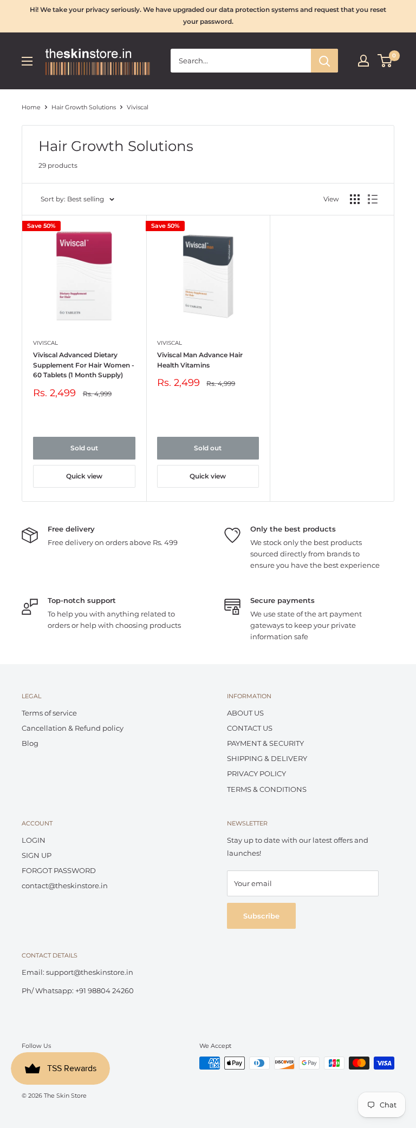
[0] (385, 60)
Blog (30, 743)
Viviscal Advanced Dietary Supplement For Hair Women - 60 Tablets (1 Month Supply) (83, 365)
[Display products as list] (373, 199)
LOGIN (34, 840)
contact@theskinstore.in (65, 885)
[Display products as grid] (355, 199)
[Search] (324, 61)
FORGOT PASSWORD (59, 870)
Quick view (84, 476)
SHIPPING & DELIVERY (267, 758)
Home (31, 107)
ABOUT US (245, 713)
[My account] (363, 61)
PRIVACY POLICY (256, 773)
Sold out (84, 448)
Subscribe (261, 915)
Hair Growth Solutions (83, 107)
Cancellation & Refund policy (72, 728)
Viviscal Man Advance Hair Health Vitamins (200, 360)
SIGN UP (36, 855)
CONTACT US (249, 728)
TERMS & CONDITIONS (267, 789)
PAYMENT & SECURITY (265, 743)
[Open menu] (27, 61)
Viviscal (45, 342)
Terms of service (49, 713)
